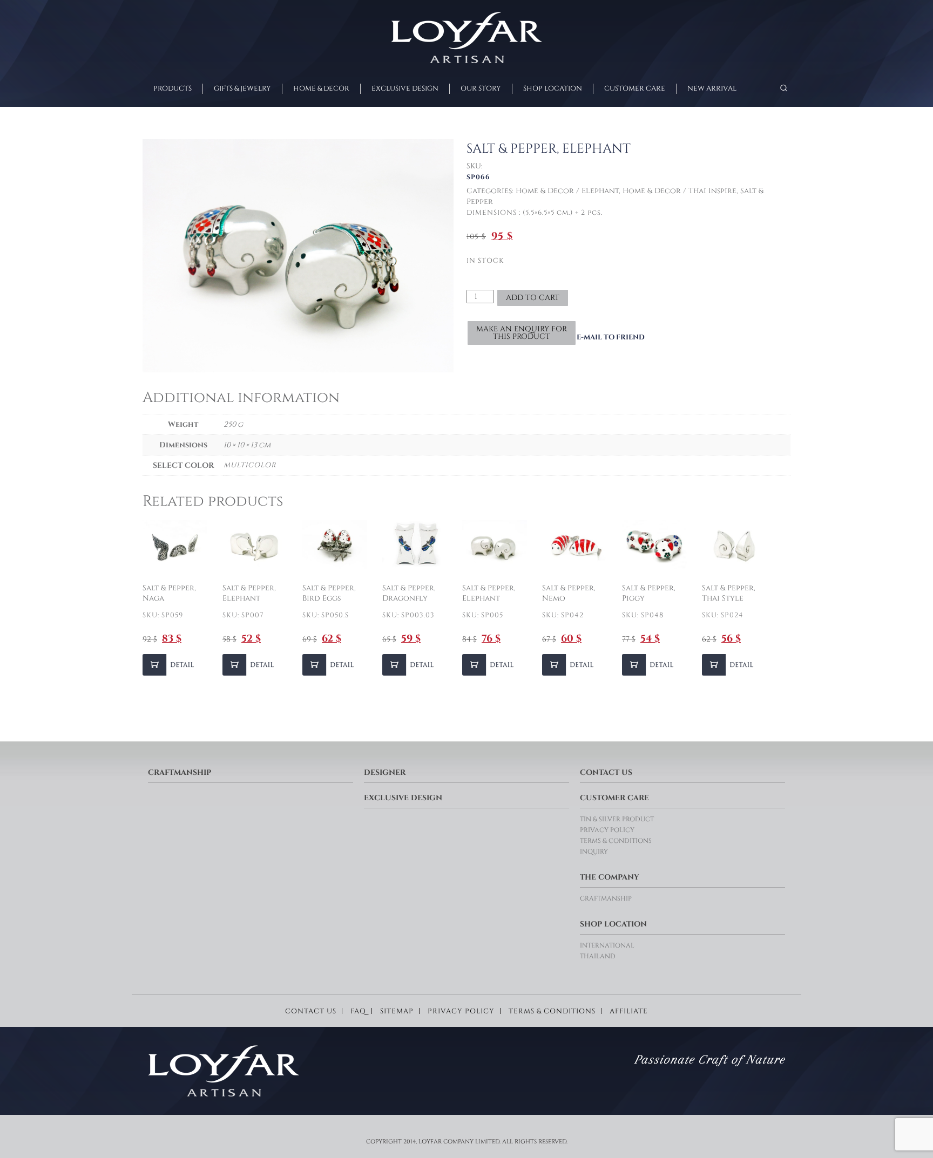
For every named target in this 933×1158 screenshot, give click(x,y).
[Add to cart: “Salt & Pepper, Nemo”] (569, 665)
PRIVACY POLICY (607, 830)
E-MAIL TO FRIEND (611, 337)
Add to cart (532, 297)
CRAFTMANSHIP (179, 772)
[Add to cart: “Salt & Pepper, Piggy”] (649, 665)
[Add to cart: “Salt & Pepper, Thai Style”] (729, 665)
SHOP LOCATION (552, 88)
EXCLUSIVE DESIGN (404, 88)
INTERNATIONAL (607, 945)
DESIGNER (384, 772)
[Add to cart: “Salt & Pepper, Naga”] (170, 665)
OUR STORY (481, 88)
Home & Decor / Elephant (567, 191)
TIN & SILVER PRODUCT (617, 819)
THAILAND (598, 956)
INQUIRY (594, 851)
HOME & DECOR (321, 88)
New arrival (711, 88)
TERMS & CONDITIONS (616, 840)
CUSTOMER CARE (634, 88)
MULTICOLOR (250, 465)
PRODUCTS (172, 88)
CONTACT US (606, 772)
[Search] (783, 88)
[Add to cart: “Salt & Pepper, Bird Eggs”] (329, 665)
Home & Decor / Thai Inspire (679, 191)
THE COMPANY (609, 877)
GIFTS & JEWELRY (242, 88)
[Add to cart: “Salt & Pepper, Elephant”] (249, 665)
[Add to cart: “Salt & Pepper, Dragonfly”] (409, 665)
